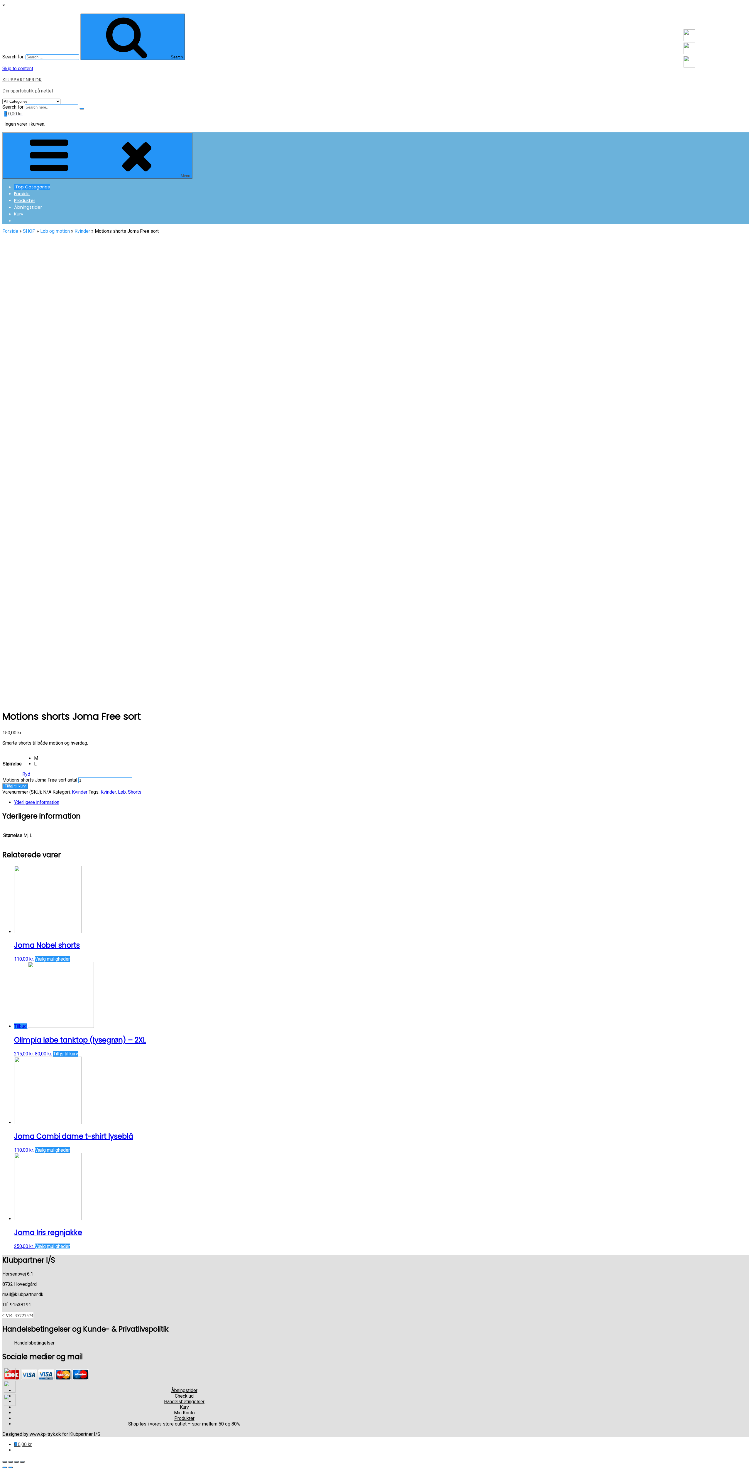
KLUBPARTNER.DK (22, 79)
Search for (12, 107)
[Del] (10, 1462)
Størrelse (12, 764)
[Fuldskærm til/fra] (16, 1462)
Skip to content (17, 68)
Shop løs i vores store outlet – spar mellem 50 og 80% (184, 1424)
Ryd (26, 774)
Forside (22, 193)
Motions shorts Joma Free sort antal (39, 780)
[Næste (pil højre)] (10, 1467)
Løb (122, 792)
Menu (185, 176)
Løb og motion (55, 231)
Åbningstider (28, 207)
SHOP (29, 231)
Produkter (24, 200)
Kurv (18, 214)
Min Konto (184, 1413)
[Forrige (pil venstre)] (4, 1467)
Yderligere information (36, 802)
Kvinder (82, 231)
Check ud (184, 1396)
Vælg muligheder (52, 959)
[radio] (36, 758)
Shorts (134, 792)
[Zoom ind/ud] (22, 1462)
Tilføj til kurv (15, 786)
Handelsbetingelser (34, 1343)
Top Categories (32, 187)
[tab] (184, 802)
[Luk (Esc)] (4, 1462)
